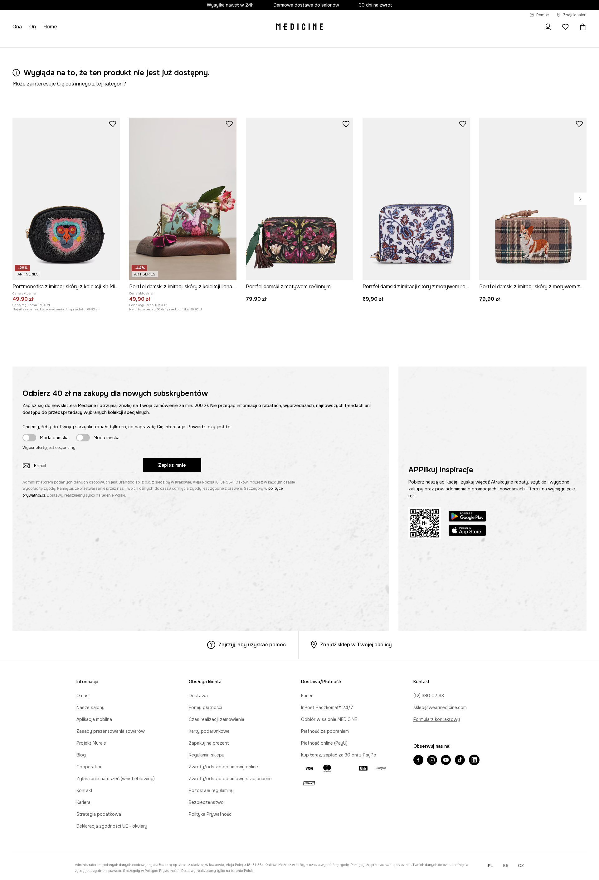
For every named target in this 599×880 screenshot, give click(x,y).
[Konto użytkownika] (548, 27)
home (50, 26)
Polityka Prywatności (210, 814)
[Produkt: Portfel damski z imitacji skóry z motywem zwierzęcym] (533, 199)
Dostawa (198, 695)
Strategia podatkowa (98, 814)
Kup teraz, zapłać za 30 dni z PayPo (338, 755)
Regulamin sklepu (206, 755)
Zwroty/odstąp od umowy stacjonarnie (230, 778)
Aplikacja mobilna (94, 719)
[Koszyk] (581, 27)
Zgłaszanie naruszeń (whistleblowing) (115, 778)
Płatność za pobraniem (325, 731)
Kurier (307, 695)
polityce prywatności (162, 870)
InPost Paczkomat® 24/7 (327, 707)
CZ (521, 865)
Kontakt (84, 790)
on (32, 26)
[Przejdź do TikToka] (460, 760)
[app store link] (467, 531)
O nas (82, 695)
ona (17, 26)
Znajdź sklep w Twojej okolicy (356, 644)
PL (490, 865)
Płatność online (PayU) (324, 743)
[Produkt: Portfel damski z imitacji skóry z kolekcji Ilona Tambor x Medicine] (182, 199)
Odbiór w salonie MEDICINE (329, 719)
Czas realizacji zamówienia (216, 719)
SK (506, 865)
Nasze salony (90, 707)
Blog (81, 755)
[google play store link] (467, 517)
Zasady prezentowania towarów (110, 731)
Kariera (83, 802)
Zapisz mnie (172, 465)
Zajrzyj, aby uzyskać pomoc (252, 644)
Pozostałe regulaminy (211, 790)
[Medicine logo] (299, 27)
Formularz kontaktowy (436, 719)
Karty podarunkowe (209, 731)
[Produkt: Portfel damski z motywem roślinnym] (299, 199)
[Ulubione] (565, 27)
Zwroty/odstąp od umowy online (223, 767)
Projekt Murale (91, 743)
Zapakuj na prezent (209, 743)
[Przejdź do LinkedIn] (474, 760)
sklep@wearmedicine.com (440, 707)
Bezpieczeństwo (206, 802)
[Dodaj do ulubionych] (112, 124)
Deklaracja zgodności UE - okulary (111, 826)
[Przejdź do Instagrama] (432, 760)
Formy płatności (205, 707)
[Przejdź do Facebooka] (418, 760)
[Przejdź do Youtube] (446, 760)
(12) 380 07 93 (428, 695)
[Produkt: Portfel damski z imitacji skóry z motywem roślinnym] (416, 199)
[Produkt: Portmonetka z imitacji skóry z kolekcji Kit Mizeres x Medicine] (66, 199)
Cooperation (89, 767)
